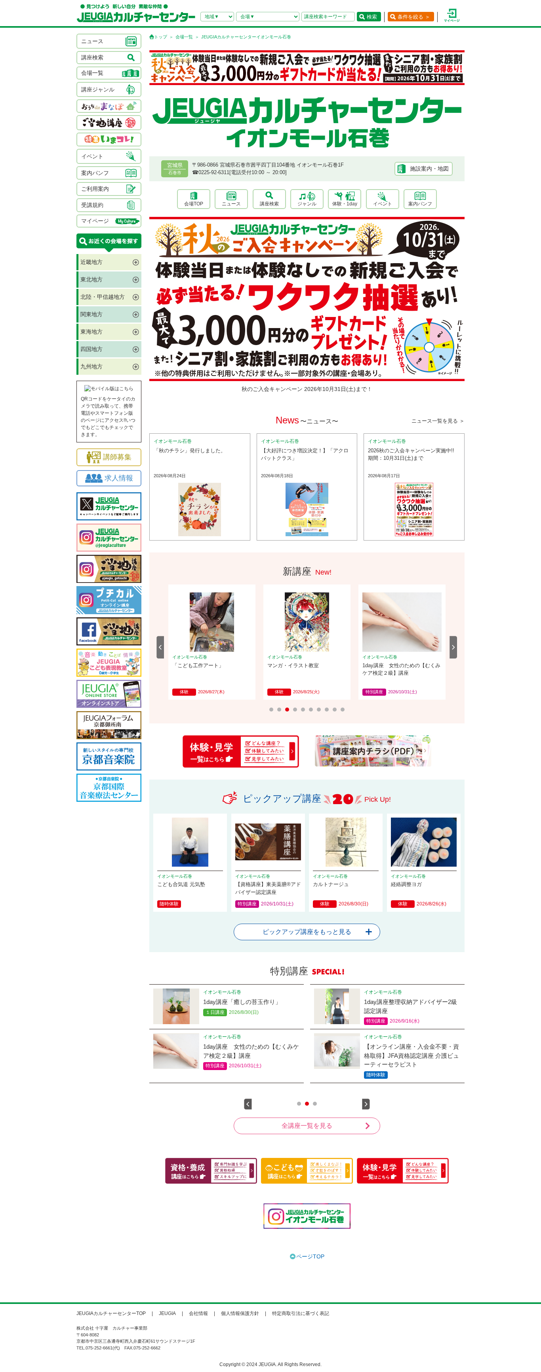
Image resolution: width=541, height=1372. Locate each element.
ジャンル (306, 204)
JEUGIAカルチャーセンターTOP (111, 1313)
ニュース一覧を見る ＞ (438, 421)
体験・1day (344, 204)
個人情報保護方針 (240, 1313)
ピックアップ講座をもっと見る (307, 931)
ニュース (231, 204)
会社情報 (198, 1313)
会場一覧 (184, 36)
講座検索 (269, 204)
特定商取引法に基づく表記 (300, 1313)
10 (343, 710)
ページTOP (310, 1256)
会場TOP (193, 204)
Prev (160, 647)
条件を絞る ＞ (414, 17)
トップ (160, 36)
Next (453, 647)
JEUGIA (167, 1313)
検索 (372, 17)
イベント (382, 204)
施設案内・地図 (429, 168)
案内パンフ (420, 204)
